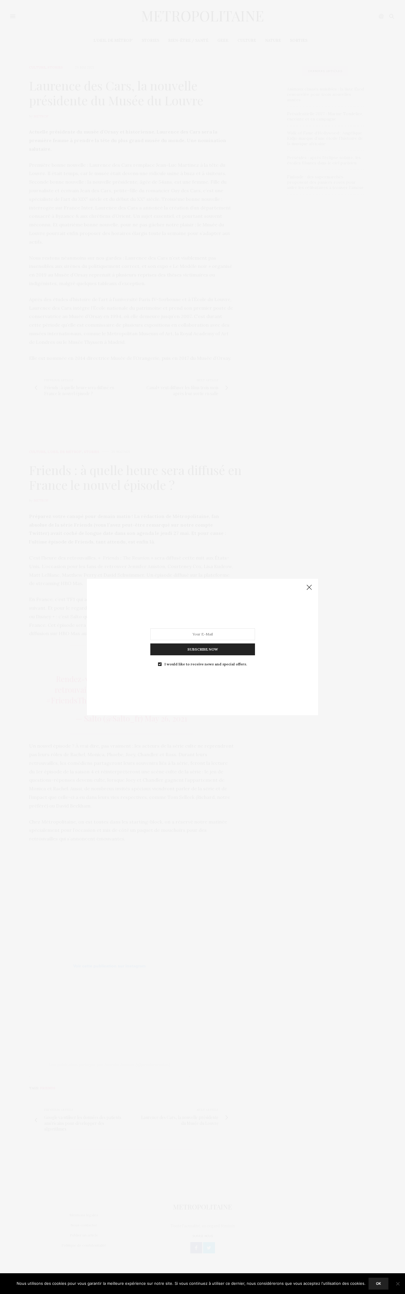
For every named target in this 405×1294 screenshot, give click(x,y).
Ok (378, 1283)
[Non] (398, 1284)
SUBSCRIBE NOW (202, 649)
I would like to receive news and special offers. (206, 664)
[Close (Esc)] (309, 588)
